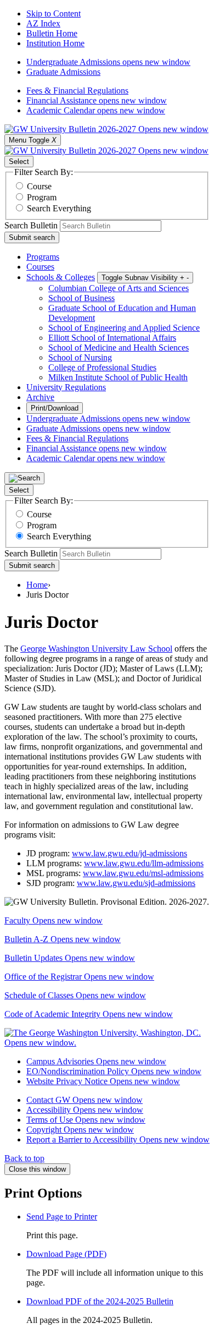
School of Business (81, 298)
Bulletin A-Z (62, 939)
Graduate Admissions (63, 71)
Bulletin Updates (69, 958)
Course (39, 186)
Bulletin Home (51, 33)
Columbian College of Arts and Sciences (118, 288)
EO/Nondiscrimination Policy (113, 1071)
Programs (42, 256)
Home (37, 584)
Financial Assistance (96, 100)
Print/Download (54, 408)
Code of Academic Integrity (88, 1014)
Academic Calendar (95, 110)
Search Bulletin (31, 225)
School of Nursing (80, 357)
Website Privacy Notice (103, 1081)
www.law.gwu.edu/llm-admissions (144, 863)
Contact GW (84, 1100)
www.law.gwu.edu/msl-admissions (143, 873)
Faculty (53, 920)
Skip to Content (53, 13)
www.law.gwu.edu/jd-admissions (129, 853)
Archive (40, 397)
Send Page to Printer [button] (61, 1216)
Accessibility (84, 1109)
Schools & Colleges (60, 277)
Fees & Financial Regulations (77, 90)
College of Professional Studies (102, 367)
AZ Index (43, 23)
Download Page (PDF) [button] (66, 1254)
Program (42, 197)
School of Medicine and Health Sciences (118, 347)
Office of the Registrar (79, 976)
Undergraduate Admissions (108, 62)
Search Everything (59, 208)
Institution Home (55, 43)
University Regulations (66, 387)
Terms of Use (85, 1119)
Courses (40, 266)
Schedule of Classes (75, 995)
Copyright (80, 1129)
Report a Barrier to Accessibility (118, 1139)
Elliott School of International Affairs (112, 337)
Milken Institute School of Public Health (118, 377)
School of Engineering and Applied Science (124, 327)
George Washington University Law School (96, 648)
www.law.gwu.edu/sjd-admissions (136, 883)
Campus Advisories (96, 1061)
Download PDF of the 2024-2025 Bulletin (99, 1301)
